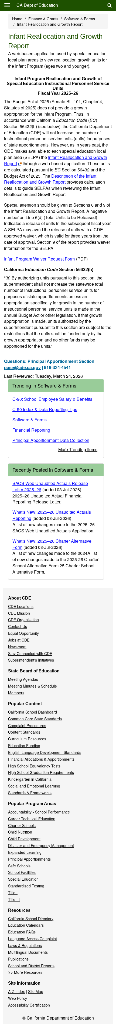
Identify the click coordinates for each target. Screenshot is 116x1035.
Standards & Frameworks (30, 792)
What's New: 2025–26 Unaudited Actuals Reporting (51, 515)
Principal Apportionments (29, 859)
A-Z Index (16, 991)
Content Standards (24, 732)
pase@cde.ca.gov (22, 367)
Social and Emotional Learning (34, 786)
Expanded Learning (25, 852)
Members (16, 692)
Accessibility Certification (29, 1005)
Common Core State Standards (35, 718)
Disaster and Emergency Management (41, 845)
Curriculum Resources (27, 738)
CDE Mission (19, 613)
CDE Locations (20, 606)
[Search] (109, 5)
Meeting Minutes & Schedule (32, 686)
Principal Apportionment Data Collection (50, 440)
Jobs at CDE (18, 640)
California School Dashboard (32, 712)
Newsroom (17, 646)
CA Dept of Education (37, 5)
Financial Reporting (31, 430)
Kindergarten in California (30, 779)
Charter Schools (22, 825)
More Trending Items (77, 449)
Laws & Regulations (25, 945)
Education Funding (24, 745)
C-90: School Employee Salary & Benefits (52, 399)
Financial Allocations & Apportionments (41, 759)
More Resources (28, 972)
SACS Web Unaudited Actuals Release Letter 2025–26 (50, 486)
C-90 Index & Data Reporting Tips (44, 409)
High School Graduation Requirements (41, 772)
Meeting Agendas (23, 679)
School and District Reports (31, 965)
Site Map (35, 991)
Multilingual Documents (28, 952)
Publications (18, 959)
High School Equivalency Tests (34, 766)
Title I (13, 892)
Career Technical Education (31, 818)
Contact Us (17, 626)
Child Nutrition (20, 832)
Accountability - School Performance (39, 812)
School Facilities (22, 872)
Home (17, 18)
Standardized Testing (26, 885)
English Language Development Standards (44, 752)
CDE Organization (23, 619)
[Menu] (7, 4)
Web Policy (17, 998)
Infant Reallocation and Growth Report (55, 160)
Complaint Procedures (27, 725)
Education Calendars (26, 925)
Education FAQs (22, 932)
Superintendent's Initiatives (31, 660)
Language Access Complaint (32, 938)
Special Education (23, 879)
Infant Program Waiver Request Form (46, 259)
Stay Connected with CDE (30, 653)
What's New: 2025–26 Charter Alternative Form (51, 544)
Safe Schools (19, 865)
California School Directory (30, 918)
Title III (14, 899)
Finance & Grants (43, 18)
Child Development (24, 838)
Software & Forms (79, 18)
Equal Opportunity (23, 633)
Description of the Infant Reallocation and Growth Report (50, 179)
